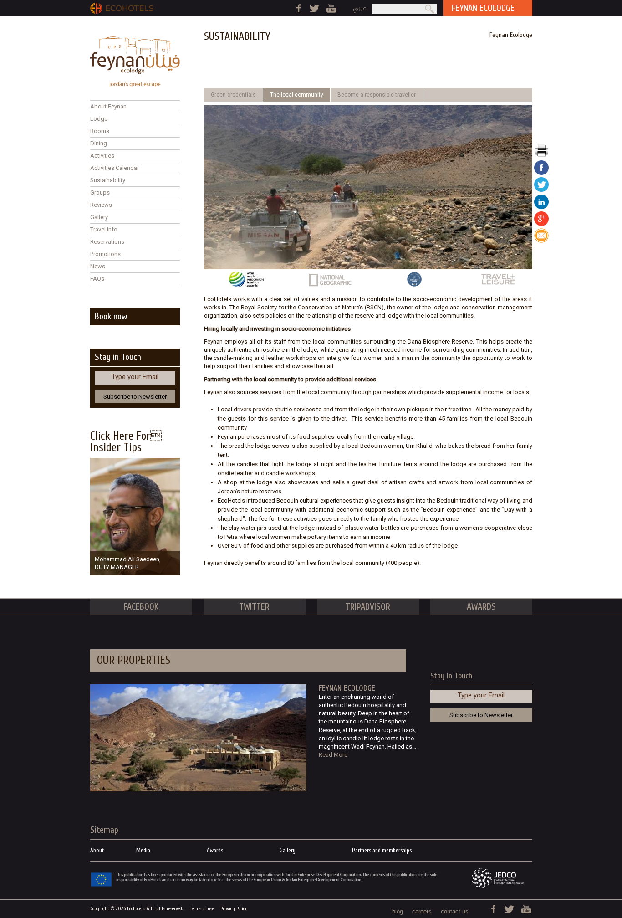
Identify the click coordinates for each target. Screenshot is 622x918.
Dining (98, 143)
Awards (215, 850)
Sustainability (107, 180)
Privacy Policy (234, 909)
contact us (455, 911)
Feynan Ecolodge (510, 35)
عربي (359, 8)
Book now (111, 316)
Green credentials (233, 95)
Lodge (98, 118)
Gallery (99, 217)
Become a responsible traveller (376, 95)
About (97, 850)
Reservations (107, 241)
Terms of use (202, 909)
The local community (296, 95)
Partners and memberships (382, 850)
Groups (100, 192)
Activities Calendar (114, 167)
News (97, 266)
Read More (333, 754)
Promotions (105, 254)
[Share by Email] (541, 240)
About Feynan (108, 106)
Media (143, 850)
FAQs (97, 278)
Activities (102, 155)
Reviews (101, 204)
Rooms (99, 131)
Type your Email (135, 377)
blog (397, 911)
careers (422, 911)
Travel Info (103, 229)
